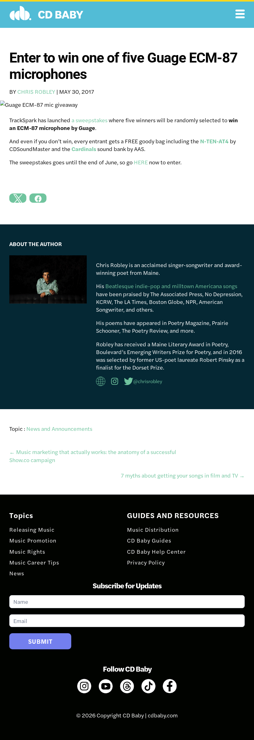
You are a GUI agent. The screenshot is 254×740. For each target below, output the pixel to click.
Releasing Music (32, 529)
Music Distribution (153, 529)
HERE (141, 162)
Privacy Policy (146, 562)
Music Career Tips (34, 562)
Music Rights (27, 551)
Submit (40, 641)
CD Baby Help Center (156, 551)
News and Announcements (59, 428)
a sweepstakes (89, 120)
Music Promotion (32, 540)
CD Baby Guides (149, 540)
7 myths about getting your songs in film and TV (183, 475)
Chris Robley (36, 91)
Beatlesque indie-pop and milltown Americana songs (171, 286)
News (16, 573)
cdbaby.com (163, 715)
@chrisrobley (147, 381)
